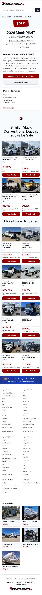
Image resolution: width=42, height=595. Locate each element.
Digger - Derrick (7, 424)
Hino (24, 468)
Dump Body (5, 467)
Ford (24, 454)
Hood (3, 464)
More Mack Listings (21, 82)
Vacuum (4, 419)
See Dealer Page (8, 108)
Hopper (25, 410)
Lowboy (25, 407)
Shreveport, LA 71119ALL (18, 41)
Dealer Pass (26, 486)
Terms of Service (21, 584)
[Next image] (19, 148)
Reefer (25, 404)
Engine (4, 470)
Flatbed (25, 396)
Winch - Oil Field (7, 427)
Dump (3, 399)
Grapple (4, 416)
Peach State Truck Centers (10, 486)
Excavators (5, 446)
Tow (3, 401)
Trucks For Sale (6, 17)
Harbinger (26, 474)
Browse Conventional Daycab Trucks (21, 76)
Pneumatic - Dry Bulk (29, 419)
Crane (3, 413)
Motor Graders (6, 454)
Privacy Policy (28, 582)
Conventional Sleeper (8, 393)
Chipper (4, 421)
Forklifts (4, 440)
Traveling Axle (27, 421)
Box (3, 404)
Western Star (27, 471)
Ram (24, 466)
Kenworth (26, 451)
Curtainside (26, 413)
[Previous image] (4, 148)
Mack (29, 17)
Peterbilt (25, 457)
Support (18, 582)
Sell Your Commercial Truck (31, 483)
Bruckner (4, 483)
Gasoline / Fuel (27, 427)
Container (26, 416)
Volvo (24, 446)
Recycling (4, 448)
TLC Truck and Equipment (9, 489)
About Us (10, 582)
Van (24, 393)
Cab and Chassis (7, 407)
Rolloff (4, 410)
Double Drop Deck (28, 424)
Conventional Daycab (19, 17)
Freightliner (26, 443)
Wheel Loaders (6, 443)
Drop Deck (26, 401)
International (26, 448)
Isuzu (24, 463)
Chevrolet (26, 460)
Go (38, 10)
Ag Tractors (5, 451)
